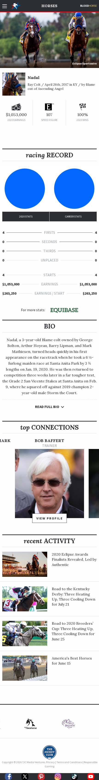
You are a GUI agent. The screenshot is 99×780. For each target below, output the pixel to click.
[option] (49, 483)
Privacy (50, 762)
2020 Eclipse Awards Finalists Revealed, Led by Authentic (74, 559)
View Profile (49, 518)
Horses (49, 5)
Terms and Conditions (69, 762)
